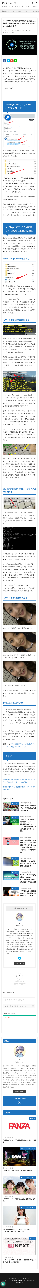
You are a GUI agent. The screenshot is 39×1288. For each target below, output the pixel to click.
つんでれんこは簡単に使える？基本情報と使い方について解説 (28, 893)
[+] (30, 1006)
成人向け (35, 6)
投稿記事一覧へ (19, 1091)
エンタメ (17, 6)
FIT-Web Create (21, 1280)
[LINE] (15, 60)
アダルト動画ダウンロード (28, 1148)
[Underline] (10, 1006)
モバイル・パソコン (7, 6)
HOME (5, 11)
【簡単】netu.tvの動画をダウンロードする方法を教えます (28, 863)
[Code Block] (22, 1006)
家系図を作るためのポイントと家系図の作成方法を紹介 (28, 808)
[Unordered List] (17, 1006)
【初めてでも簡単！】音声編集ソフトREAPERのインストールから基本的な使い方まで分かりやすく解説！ (28, 825)
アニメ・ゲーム (26, 6)
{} (27, 1006)
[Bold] (5, 1006)
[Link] (25, 1006)
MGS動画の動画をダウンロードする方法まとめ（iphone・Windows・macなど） (17, 1230)
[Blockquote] (20, 1006)
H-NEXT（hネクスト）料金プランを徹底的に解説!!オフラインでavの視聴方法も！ (19, 1261)
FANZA (33, 1118)
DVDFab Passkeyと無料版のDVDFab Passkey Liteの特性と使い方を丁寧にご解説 (28, 878)
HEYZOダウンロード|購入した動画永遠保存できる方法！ (19, 1200)
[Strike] (12, 1006)
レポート (27, 11)
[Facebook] (4, 60)
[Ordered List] (15, 1006)
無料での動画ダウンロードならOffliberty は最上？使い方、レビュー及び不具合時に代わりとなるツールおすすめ (28, 846)
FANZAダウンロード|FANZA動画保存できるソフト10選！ (19, 1141)
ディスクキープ (9, 3)
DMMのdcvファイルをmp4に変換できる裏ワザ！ (18, 1170)
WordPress (19, 1282)
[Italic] (7, 1006)
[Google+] (12, 60)
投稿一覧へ (19, 963)
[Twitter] (8, 60)
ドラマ (33, 1238)
